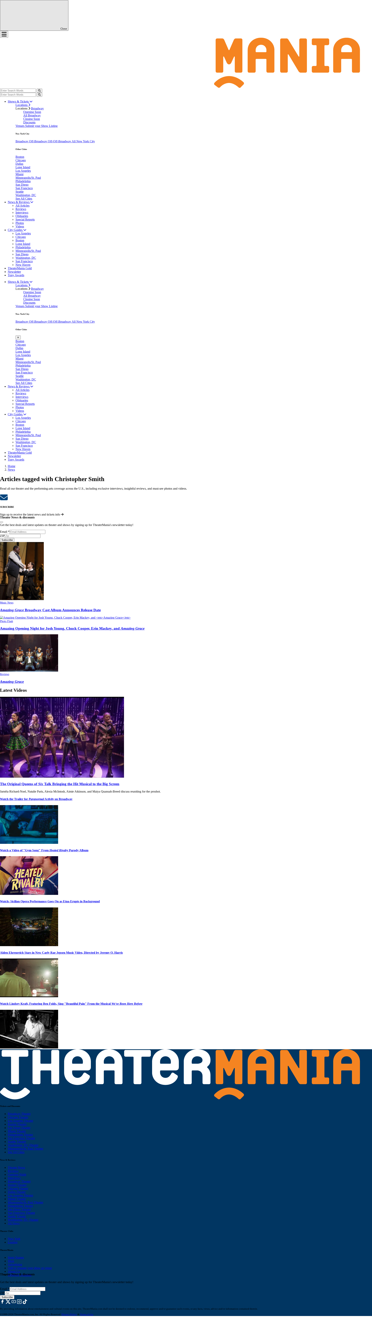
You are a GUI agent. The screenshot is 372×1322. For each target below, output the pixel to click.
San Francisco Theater (21, 1138)
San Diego (22, 184)
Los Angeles (23, 170)
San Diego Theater (19, 1209)
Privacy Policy (69, 1314)
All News (14, 1223)
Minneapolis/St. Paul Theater (25, 1148)
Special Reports (25, 219)
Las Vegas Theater (19, 1127)
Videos (20, 226)
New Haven (23, 264)
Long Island (23, 167)
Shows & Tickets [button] (18, 101)
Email (4, 531)
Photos (20, 223)
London (12, 1242)
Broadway (37, 108)
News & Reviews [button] (19, 202)
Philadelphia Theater (20, 1134)
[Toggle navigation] (4, 34)
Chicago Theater (18, 1117)
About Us (14, 1271)
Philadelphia (23, 181)
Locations (22, 105)
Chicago (21, 160)
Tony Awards (16, 275)
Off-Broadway (38, 141)
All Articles (22, 205)
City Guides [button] (15, 230)
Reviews (21, 209)
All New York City (83, 141)
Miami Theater (17, 1131)
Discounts (29, 122)
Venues (20, 125)
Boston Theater (17, 1124)
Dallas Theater (17, 1192)
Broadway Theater (19, 1113)
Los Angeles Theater (20, 1120)
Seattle (20, 191)
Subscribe (7, 540)
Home (11, 466)
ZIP (2, 535)
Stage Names (16, 1257)
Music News (6, 602)
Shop (11, 1261)
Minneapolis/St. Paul (28, 177)
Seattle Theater (17, 1141)
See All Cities (24, 198)
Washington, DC (26, 195)
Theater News (16, 1167)
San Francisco (24, 188)
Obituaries (22, 216)
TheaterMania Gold (20, 268)
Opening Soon (32, 112)
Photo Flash (6, 621)
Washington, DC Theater (23, 1145)
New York (14, 1238)
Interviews (22, 212)
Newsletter (14, 271)
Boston (20, 156)
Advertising (15, 1264)
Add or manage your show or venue (30, 1268)
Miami (19, 174)
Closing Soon (31, 119)
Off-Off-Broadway (60, 141)
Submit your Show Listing (41, 125)
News (11, 469)
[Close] (1, 522)
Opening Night (17, 1174)
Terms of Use (86, 1314)
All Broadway (32, 115)
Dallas (19, 163)
